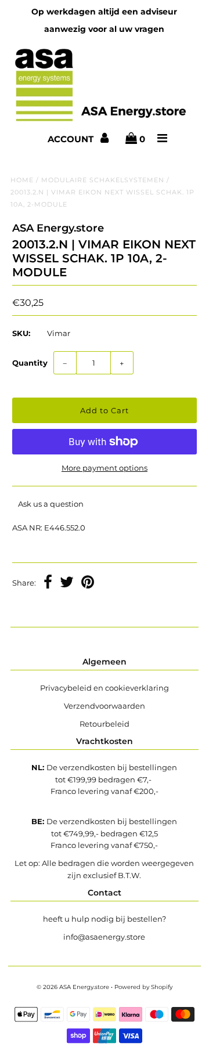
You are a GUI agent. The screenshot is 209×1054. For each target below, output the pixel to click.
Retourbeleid (104, 723)
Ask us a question (51, 503)
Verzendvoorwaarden (104, 705)
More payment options (104, 467)
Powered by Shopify (143, 987)
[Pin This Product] (87, 583)
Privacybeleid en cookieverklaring (104, 687)
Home (22, 180)
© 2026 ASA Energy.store (73, 987)
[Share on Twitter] (67, 583)
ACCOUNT (72, 139)
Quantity (30, 362)
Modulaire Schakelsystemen (102, 180)
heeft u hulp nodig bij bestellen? (104, 918)
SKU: (21, 333)
